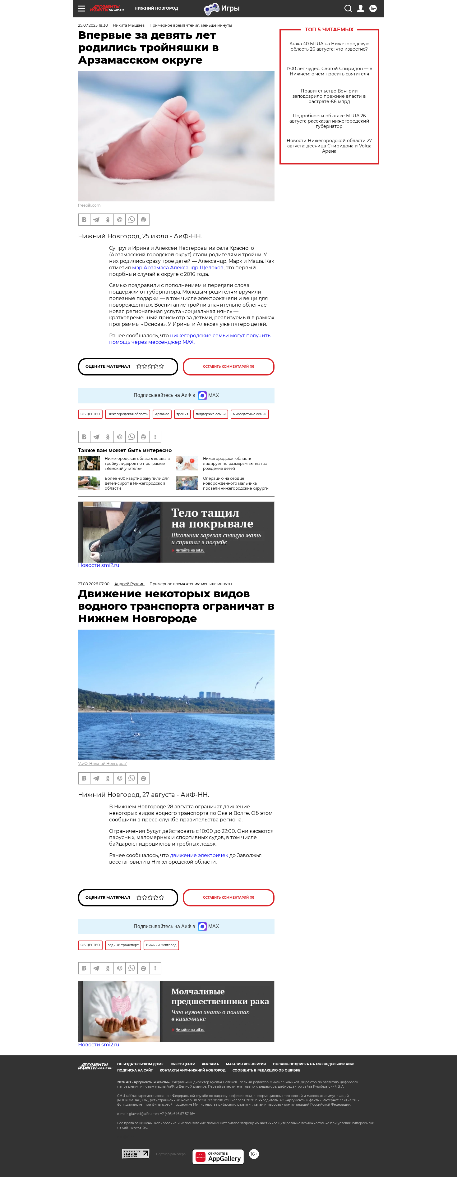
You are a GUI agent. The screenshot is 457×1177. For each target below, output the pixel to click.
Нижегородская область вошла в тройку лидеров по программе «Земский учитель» (137, 463)
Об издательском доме (140, 1064)
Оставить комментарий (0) (228, 367)
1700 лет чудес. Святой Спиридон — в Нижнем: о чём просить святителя (329, 71)
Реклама (210, 1064)
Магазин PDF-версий (246, 1064)
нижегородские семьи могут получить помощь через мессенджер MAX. (189, 339)
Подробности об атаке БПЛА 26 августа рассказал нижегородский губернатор (329, 121)
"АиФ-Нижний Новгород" (102, 763)
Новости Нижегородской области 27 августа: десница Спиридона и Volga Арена (329, 146)
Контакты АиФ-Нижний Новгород (192, 1070)
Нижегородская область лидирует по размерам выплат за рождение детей (235, 463)
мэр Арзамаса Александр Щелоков (178, 268)
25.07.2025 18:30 (93, 25)
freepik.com (89, 205)
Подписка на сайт (135, 1070)
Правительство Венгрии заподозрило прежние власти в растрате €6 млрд (329, 96)
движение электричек (199, 855)
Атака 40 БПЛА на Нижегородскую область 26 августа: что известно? (329, 46)
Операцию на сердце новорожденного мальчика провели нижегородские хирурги (236, 483)
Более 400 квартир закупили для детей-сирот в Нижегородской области (137, 483)
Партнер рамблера (171, 1154)
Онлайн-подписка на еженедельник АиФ (313, 1064)
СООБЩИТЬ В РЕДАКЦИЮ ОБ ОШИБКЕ (266, 1070)
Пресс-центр (183, 1064)
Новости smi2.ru (98, 565)
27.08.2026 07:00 (93, 584)
